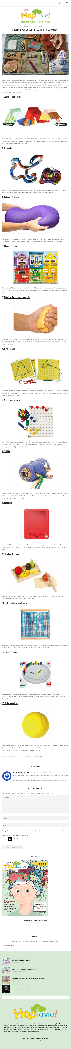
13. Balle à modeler (10, 703)
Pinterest (29, 926)
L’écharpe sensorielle (12, 96)
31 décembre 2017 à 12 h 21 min (43, 772)
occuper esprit (37, 756)
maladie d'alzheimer (21, 756)
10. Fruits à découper (10, 554)
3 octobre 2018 (17, 990)
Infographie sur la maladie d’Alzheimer (20, 960)
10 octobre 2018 (17, 980)
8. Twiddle (6, 451)
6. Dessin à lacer (9, 348)
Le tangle (8, 148)
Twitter (18, 926)
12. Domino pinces (9, 651)
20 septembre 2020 (18, 962)
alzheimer (7, 756)
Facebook (7, 926)
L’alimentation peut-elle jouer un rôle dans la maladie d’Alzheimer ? (27, 978)
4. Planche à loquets (10, 245)
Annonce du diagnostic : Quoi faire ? (20, 987)
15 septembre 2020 (18, 971)
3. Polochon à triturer (11, 197)
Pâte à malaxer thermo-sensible (17, 297)
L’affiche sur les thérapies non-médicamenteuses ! (23, 969)
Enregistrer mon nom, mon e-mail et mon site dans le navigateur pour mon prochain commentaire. (33, 831)
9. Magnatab (7, 502)
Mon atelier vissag (11, 400)
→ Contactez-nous (8, 945)
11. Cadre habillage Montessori (14, 603)
